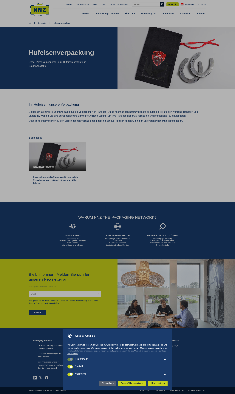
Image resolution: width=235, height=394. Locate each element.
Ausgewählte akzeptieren (132, 383)
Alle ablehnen (108, 383)
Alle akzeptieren (158, 383)
